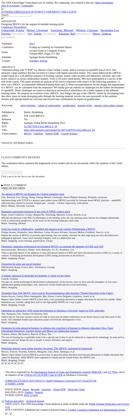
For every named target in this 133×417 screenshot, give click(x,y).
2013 (32, 43)
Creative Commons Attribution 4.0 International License (96, 409)
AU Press (113, 372)
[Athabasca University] (63, 380)
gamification (69, 105)
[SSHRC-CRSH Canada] (14, 383)
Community (27, 5)
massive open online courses (108, 105)
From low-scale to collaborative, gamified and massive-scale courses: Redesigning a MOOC (48, 229)
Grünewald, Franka (12, 30)
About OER (59, 389)
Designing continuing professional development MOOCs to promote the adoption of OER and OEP (52, 246)
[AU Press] (81, 380)
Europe (44, 60)
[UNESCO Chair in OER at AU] (41, 380)
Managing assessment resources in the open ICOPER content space (35, 211)
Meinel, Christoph (37, 30)
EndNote (38, 133)
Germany (34, 60)
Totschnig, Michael (62, 30)
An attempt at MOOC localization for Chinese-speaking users (32, 194)
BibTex (28, 133)
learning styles (85, 105)
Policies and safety (14, 401)
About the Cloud (76, 389)
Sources (39, 392)
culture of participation (49, 105)
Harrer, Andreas (102, 33)
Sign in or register (10, 5)
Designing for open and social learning (21, 264)
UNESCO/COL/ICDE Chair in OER (43, 375)
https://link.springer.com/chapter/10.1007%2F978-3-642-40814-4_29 (59, 130)
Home (26, 389)
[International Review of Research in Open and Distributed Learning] (11, 380)
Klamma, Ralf (67, 33)
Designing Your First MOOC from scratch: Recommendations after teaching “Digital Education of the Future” (57, 293)
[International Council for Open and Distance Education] (92, 380)
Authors (28, 392)
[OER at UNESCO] (24, 380)
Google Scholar (69, 133)
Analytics (46, 389)
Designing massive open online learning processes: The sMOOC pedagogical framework (46, 348)
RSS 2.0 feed (31, 395)
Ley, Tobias (35, 33)
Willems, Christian (87, 30)
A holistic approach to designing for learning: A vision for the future (35, 275)
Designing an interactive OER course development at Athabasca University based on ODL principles (52, 310)
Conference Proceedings (13, 27)
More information (104, 2)
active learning (28, 105)
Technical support (35, 401)
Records (35, 389)
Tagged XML (52, 133)
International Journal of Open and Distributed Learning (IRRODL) (68, 372)
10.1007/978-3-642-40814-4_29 (40, 126)
